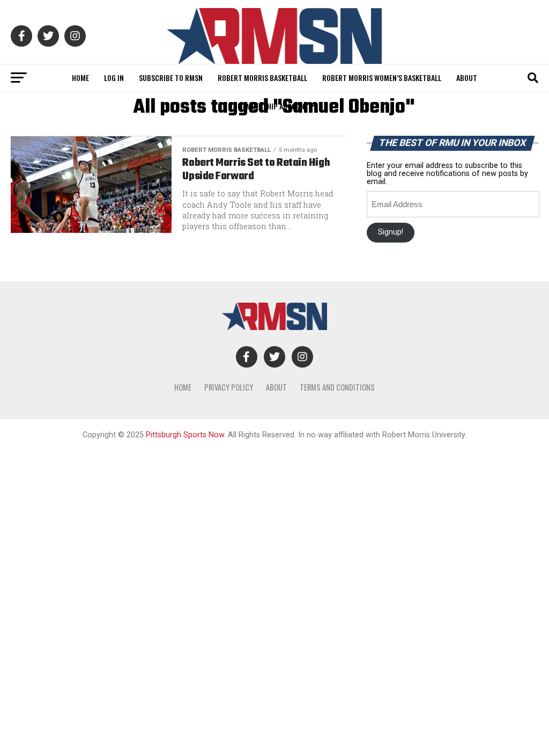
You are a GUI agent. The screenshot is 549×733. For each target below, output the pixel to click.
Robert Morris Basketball (262, 77)
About (466, 77)
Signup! (390, 232)
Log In (114, 77)
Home (80, 77)
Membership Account (273, 106)
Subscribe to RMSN (171, 77)
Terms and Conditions (337, 387)
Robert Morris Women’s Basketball (381, 77)
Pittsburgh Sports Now (185, 434)
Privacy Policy (228, 387)
